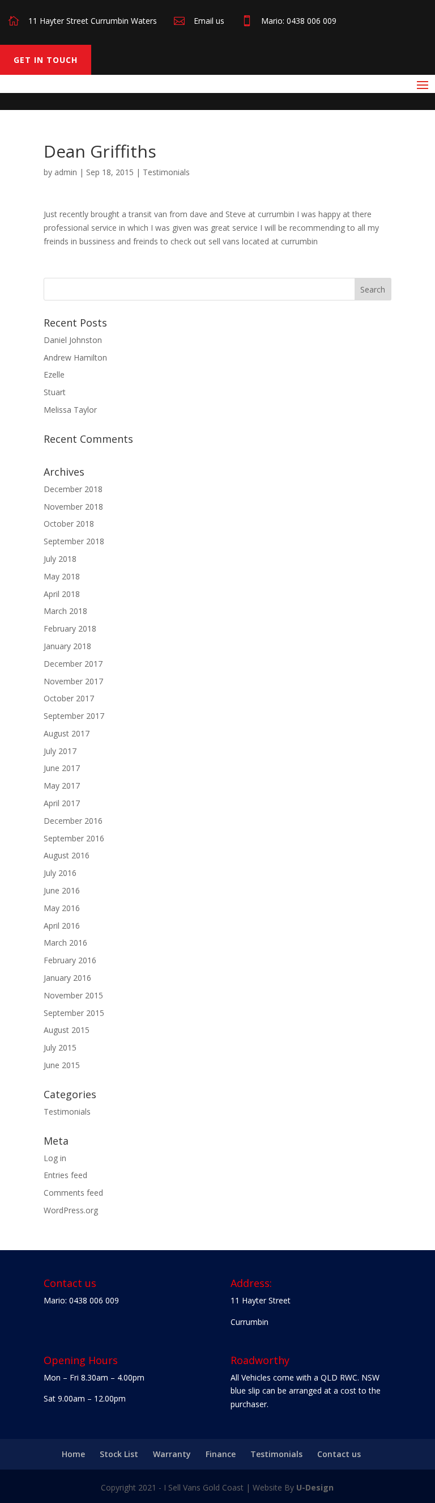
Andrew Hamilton (75, 357)
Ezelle (54, 374)
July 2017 (60, 751)
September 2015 (74, 1012)
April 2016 (62, 925)
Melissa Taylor (70, 409)
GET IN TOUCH (46, 59)
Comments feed (73, 1192)
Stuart (55, 392)
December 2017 (73, 663)
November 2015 (73, 995)
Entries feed (65, 1175)
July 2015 (60, 1047)
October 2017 (69, 698)
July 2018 (60, 558)
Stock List (119, 1454)
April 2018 (62, 594)
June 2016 (62, 890)
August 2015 (66, 1029)
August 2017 (66, 733)
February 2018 (70, 628)
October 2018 (69, 523)
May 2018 (62, 576)
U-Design (315, 1487)
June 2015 (62, 1065)
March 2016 (65, 942)
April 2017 (62, 803)
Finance (221, 1454)
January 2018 (67, 646)
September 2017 (74, 715)
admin (65, 172)
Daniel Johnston (73, 340)
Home (73, 1454)
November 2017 (73, 681)
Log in (55, 1158)
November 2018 (73, 506)
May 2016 (62, 908)
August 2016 (66, 855)
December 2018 (73, 489)
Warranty (172, 1454)
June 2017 (62, 768)
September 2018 (74, 541)
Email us (209, 20)
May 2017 (62, 785)
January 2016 (67, 977)
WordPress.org (71, 1210)
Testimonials (166, 172)
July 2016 (60, 872)
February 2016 (70, 960)
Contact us (339, 1454)
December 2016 (73, 820)
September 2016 (74, 838)
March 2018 (65, 611)
